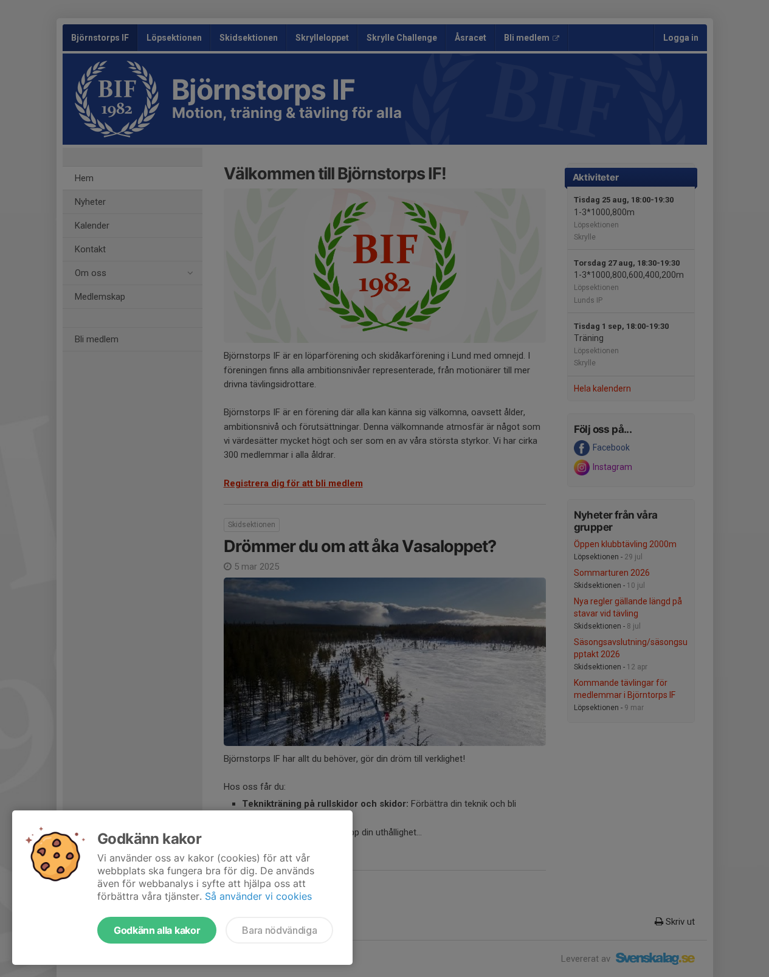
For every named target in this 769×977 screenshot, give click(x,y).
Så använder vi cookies (258, 896)
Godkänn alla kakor (157, 930)
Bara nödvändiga (279, 930)
